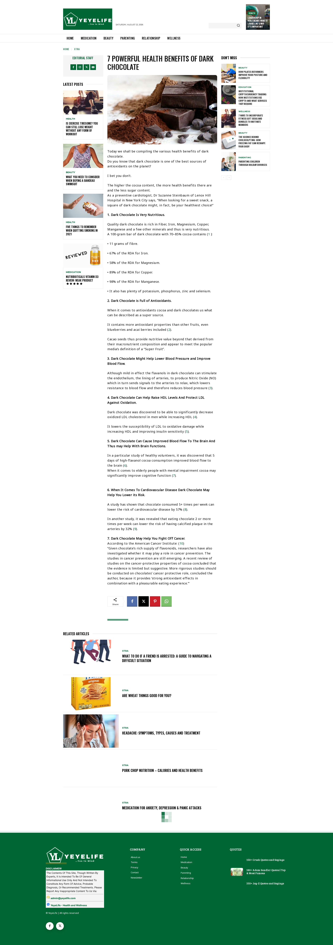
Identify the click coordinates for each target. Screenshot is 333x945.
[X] (86, 67)
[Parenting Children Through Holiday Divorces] (228, 161)
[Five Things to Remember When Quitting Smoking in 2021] (83, 206)
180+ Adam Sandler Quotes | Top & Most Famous (265, 871)
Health (252, 13)
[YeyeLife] (87, 19)
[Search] (238, 25)
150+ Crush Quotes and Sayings (265, 859)
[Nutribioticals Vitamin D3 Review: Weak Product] (83, 256)
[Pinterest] (155, 601)
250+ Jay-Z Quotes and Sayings (265, 883)
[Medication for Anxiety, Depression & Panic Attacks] (91, 805)
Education (244, 87)
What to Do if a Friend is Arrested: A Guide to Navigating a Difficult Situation (166, 658)
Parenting (244, 158)
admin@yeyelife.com (63, 898)
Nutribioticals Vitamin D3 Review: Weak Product (82, 278)
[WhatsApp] (166, 601)
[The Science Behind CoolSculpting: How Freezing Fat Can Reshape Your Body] (228, 139)
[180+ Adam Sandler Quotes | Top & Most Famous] (237, 872)
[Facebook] (73, 67)
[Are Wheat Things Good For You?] (91, 693)
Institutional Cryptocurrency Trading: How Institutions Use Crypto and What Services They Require (252, 97)
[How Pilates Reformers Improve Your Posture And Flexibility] (228, 73)
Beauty (70, 172)
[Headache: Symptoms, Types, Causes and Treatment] (91, 731)
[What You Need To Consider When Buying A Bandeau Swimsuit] (83, 156)
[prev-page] (223, 177)
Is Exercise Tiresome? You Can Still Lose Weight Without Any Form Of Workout (82, 128)
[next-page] (229, 177)
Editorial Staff (82, 58)
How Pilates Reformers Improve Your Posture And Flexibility (252, 75)
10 (181, 543)
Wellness (244, 111)
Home (66, 49)
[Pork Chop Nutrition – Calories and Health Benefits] (91, 768)
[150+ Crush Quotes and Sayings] (237, 860)
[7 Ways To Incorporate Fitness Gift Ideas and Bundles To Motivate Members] (228, 118)
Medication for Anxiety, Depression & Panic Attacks (161, 807)
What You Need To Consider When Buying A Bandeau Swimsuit (83, 180)
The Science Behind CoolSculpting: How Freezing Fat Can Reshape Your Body (251, 141)
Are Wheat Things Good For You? (146, 695)
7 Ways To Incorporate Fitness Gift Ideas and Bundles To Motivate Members (250, 120)
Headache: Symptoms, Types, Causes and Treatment (161, 733)
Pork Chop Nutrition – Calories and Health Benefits (162, 770)
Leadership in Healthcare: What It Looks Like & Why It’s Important (258, 22)
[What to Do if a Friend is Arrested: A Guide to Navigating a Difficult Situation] (91, 656)
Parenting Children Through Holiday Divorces (252, 163)
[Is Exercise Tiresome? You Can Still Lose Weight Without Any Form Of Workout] (83, 102)
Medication (73, 272)
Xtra (77, 49)
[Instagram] (80, 67)
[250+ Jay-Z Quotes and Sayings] (237, 884)
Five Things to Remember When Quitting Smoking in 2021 (82, 230)
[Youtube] (93, 67)
